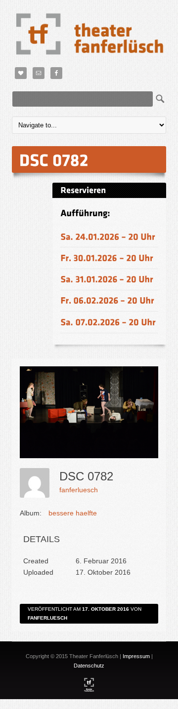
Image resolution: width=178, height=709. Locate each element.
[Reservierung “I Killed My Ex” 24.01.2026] (107, 236)
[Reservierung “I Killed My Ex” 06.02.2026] (107, 300)
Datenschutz (89, 666)
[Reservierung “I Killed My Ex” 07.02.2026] (108, 321)
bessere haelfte (72, 513)
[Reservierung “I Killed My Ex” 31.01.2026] (106, 279)
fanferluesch (78, 490)
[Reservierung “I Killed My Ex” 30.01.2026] (106, 257)
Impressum (136, 656)
